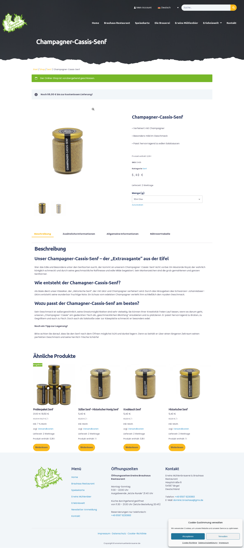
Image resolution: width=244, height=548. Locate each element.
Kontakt (231, 22)
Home (95, 22)
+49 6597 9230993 (121, 515)
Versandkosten (45, 428)
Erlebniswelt (211, 22)
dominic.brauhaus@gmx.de (188, 500)
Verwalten (222, 536)
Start (35, 69)
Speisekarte (142, 22)
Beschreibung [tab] (42, 234)
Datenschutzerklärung (207, 543)
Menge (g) (138, 193)
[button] (93, 109)
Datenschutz (119, 533)
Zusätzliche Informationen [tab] (79, 234)
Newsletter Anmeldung (84, 509)
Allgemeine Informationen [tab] (123, 234)
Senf (49, 69)
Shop (42, 69)
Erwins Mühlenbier (186, 22)
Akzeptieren (187, 536)
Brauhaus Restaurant (117, 22)
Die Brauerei (162, 22)
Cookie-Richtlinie (189, 543)
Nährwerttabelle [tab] (160, 234)
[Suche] (233, 8)
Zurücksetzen (137, 205)
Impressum (224, 543)
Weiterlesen (41, 447)
